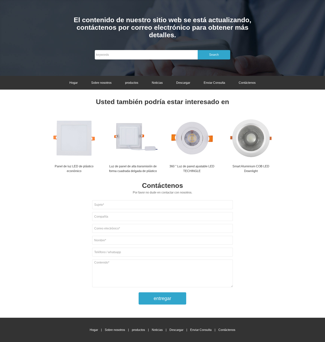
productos (131, 82)
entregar (162, 298)
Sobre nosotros (101, 82)
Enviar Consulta (214, 82)
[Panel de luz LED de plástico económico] (74, 139)
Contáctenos (247, 82)
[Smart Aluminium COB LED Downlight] (250, 139)
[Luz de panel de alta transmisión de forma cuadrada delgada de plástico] (133, 139)
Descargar (183, 82)
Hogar (73, 82)
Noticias (157, 82)
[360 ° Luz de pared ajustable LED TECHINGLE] (192, 139)
